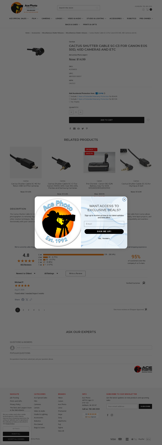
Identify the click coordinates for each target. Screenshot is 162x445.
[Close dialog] (124, 199)
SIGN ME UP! (104, 231)
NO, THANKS (104, 238)
